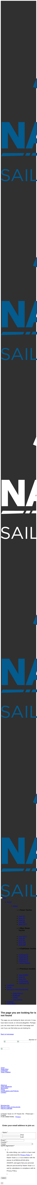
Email (3, 1140)
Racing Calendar (6, 1108)
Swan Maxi (4, 1069)
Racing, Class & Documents (10, 1107)
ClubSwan (4, 1070)
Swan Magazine (6, 1086)
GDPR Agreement (7, 1146)
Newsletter (4, 1088)
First (22, 1135)
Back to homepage (7, 1034)
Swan (3, 1067)
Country (4, 1142)
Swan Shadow (6, 1072)
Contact (3, 1092)
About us (4, 1085)
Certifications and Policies (10, 1091)
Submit (4, 1178)
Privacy (18, 1117)
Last (22, 1137)
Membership (5, 1105)
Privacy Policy (25, 1155)
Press (3, 1089)
